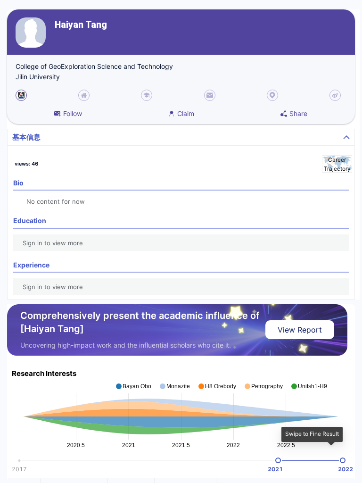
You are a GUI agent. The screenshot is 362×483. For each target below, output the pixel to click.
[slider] (278, 460)
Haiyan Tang (81, 24)
